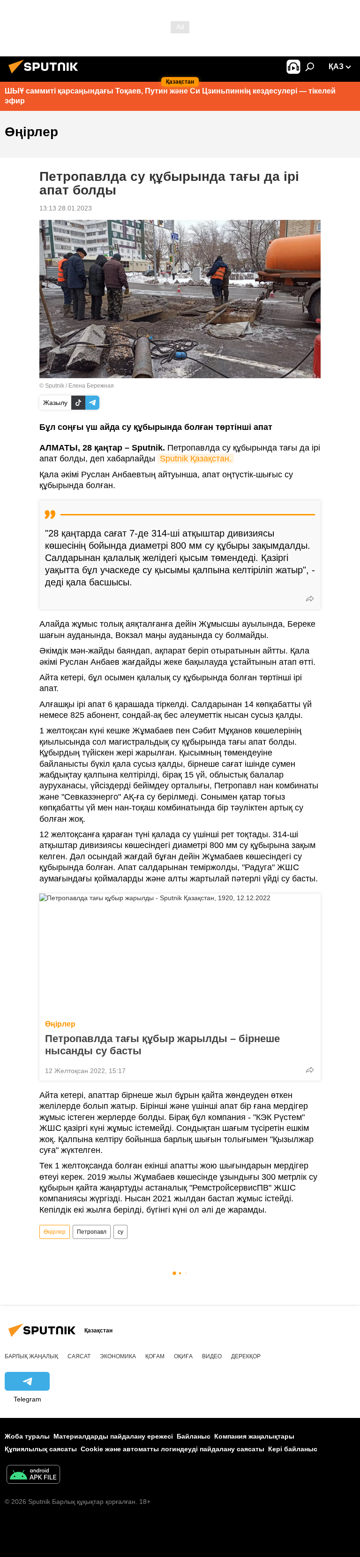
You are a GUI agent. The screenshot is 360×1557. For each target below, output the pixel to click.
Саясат (79, 1356)
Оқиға (183, 1356)
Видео (212, 1356)
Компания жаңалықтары (254, 1436)
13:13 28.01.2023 (65, 208)
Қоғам (155, 1356)
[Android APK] (33, 1475)
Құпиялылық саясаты (41, 1449)
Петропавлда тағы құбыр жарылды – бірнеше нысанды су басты (162, 1045)
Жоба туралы (27, 1436)
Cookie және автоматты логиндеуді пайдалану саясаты (172, 1449)
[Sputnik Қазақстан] (46, 74)
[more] (309, 598)
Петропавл (91, 1232)
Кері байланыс (292, 1449)
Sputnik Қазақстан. (196, 458)
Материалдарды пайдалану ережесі (113, 1436)
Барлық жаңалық (31, 1356)
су (120, 1232)
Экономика (118, 1356)
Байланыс (193, 1436)
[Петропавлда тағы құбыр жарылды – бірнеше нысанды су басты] (180, 954)
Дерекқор (246, 1356)
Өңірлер (60, 1024)
